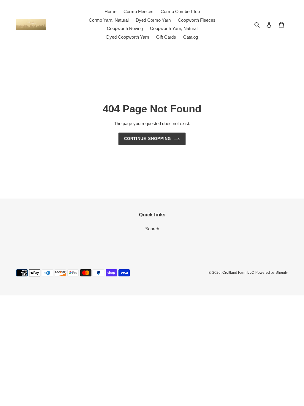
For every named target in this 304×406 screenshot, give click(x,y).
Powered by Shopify (271, 272)
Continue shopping (147, 138)
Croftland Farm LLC (238, 272)
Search (152, 228)
